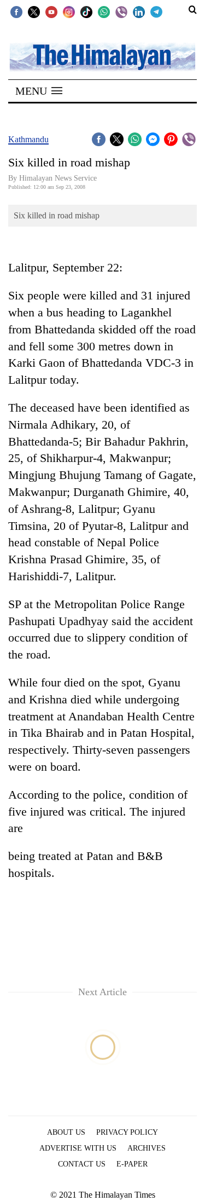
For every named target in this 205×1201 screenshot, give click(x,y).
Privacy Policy (127, 1132)
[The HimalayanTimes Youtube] (51, 11)
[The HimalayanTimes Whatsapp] (104, 11)
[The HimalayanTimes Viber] (121, 11)
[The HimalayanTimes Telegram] (156, 11)
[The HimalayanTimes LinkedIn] (139, 11)
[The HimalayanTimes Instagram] (69, 11)
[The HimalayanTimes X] (34, 11)
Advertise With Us (77, 1148)
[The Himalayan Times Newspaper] (102, 56)
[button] (38, 91)
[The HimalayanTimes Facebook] (16, 11)
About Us (66, 1132)
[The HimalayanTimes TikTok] (86, 11)
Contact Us (82, 1164)
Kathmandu (28, 139)
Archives (146, 1148)
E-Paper (132, 1164)
